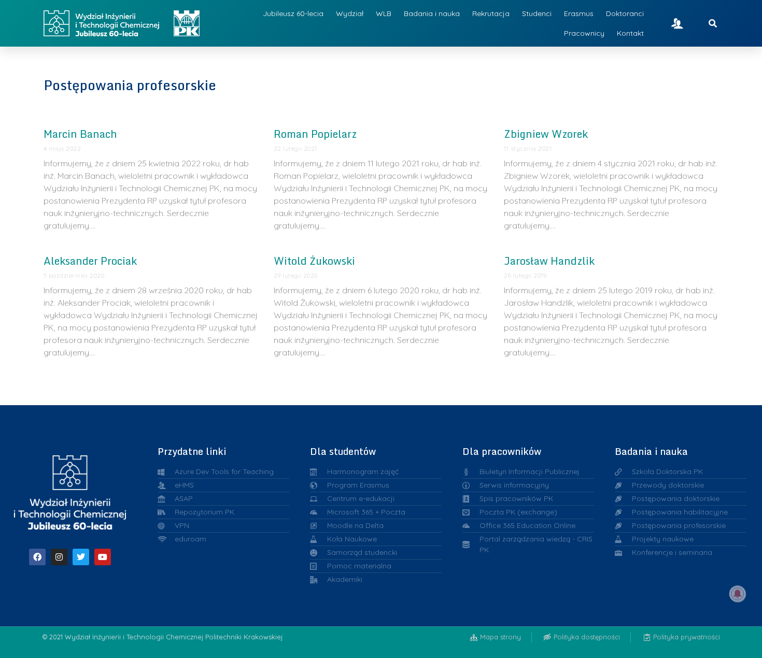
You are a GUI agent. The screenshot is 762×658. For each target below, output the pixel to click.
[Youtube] (102, 557)
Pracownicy (584, 33)
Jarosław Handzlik (549, 260)
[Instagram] (59, 557)
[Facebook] (37, 557)
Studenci (537, 13)
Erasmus (579, 13)
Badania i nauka (432, 13)
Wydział (349, 13)
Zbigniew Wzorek (546, 133)
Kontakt (630, 33)
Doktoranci (625, 13)
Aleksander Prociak (90, 260)
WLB (383, 13)
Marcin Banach (80, 133)
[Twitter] (81, 557)
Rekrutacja (491, 13)
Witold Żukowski (314, 260)
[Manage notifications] (737, 593)
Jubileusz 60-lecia (293, 13)
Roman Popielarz (315, 133)
